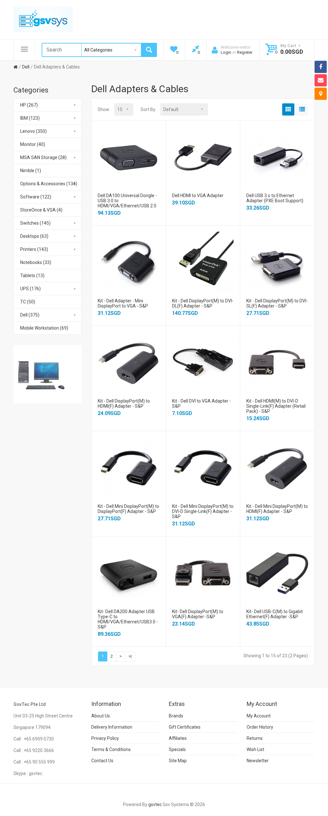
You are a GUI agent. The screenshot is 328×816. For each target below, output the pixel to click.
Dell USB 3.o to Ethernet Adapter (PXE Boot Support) (274, 198)
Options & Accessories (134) (48, 183)
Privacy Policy (105, 738)
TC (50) (27, 301)
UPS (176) (30, 288)
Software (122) (35, 196)
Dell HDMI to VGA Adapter (198, 195)
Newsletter (258, 760)
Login (226, 52)
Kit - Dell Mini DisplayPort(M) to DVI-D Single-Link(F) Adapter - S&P (203, 511)
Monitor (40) (32, 144)
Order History (260, 727)
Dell (25, 66)
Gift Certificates (185, 727)
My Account (259, 715)
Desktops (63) (34, 236)
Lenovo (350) (33, 131)
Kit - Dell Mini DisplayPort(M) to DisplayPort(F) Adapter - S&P (128, 509)
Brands (176, 715)
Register (244, 52)
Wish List (255, 749)
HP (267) (29, 105)
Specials (177, 749)
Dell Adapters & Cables (57, 66)
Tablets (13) (32, 275)
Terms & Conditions (111, 749)
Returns (255, 738)
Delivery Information (111, 727)
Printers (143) (34, 249)
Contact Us (102, 760)
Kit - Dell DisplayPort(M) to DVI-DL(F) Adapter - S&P (203, 303)
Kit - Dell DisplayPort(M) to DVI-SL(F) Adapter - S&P (277, 303)
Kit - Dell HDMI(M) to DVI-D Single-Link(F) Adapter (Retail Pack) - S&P (276, 406)
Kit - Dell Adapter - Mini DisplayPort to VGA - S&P (123, 303)
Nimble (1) (30, 170)
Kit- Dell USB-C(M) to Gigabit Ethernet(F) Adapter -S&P (274, 614)
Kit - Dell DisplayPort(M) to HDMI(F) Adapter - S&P (124, 403)
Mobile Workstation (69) (44, 328)
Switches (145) (35, 223)
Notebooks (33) (35, 262)
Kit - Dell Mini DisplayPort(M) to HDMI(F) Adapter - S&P (277, 509)
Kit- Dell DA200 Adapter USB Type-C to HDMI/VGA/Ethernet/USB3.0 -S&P (128, 619)
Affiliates (178, 738)
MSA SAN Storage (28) (43, 157)
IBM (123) (30, 118)
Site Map (178, 760)
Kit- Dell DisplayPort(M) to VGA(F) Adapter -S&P (197, 614)
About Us (100, 715)
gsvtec (155, 804)
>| (130, 656)
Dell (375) (29, 314)
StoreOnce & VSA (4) (41, 209)
